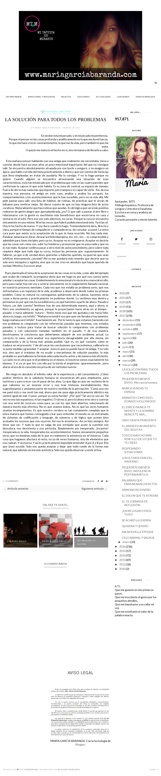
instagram (150, 244)
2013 (122, 560)
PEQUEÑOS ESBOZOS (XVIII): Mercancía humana (139, 380)
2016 (122, 546)
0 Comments (12, 481)
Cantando (123, 97)
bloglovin (121, 256)
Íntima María (14, 97)
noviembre (129, 324)
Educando (83, 97)
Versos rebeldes (145, 97)
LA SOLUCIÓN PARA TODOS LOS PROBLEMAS (140, 371)
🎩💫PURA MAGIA (17, 541)
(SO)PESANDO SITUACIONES (132, 450)
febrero (127, 365)
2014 (122, 555)
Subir (153, 769)
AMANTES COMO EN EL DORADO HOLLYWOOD (139, 399)
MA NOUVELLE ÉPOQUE (138, 532)
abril (125, 356)
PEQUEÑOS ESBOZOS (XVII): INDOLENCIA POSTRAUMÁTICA (136, 471)
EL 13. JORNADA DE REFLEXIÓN (135, 503)
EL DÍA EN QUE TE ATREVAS (140, 495)
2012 (122, 564)
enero (126, 542)
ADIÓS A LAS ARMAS (53, 541)
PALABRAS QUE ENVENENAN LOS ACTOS (139, 482)
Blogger (80, 744)
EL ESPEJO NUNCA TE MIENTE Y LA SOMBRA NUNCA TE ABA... (138, 410)
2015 (122, 551)
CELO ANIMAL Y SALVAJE (138, 537)
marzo (126, 360)
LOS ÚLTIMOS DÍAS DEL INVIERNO (137, 459)
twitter (136, 244)
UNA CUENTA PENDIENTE (139, 420)
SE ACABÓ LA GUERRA (136, 520)
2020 (122, 302)
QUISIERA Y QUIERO (135, 526)
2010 (122, 568)
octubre (127, 329)
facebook (122, 244)
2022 (122, 293)
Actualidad (103, 97)
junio (125, 347)
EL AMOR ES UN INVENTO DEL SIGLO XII (139, 427)
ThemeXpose (31, 769)
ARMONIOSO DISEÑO (136, 489)
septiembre (129, 333)
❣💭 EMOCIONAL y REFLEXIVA (55, 111)
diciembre (128, 320)
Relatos (66, 97)
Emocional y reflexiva (41, 97)
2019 (122, 306)
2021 (122, 297)
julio (125, 342)
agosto (126, 338)
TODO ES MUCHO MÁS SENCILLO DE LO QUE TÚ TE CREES (139, 439)
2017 (122, 315)
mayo (125, 351)
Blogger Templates (69, 769)
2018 (122, 311)
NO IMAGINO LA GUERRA (86, 542)
